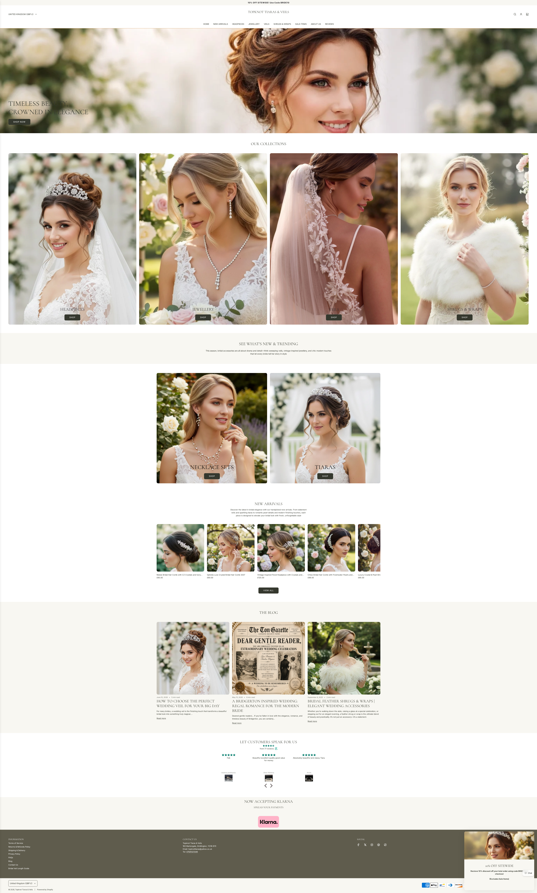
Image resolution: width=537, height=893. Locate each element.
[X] (365, 845)
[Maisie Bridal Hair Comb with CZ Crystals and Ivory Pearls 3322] (180, 548)
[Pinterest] (378, 845)
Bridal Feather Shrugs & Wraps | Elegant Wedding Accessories (341, 703)
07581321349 (192, 852)
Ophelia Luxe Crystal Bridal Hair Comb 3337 (226, 575)
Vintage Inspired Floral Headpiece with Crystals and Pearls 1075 (279, 575)
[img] (268, 745)
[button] (160, 552)
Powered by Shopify (45, 890)
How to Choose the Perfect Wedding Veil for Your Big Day (188, 703)
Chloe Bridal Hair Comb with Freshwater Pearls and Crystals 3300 (330, 575)
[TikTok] (385, 845)
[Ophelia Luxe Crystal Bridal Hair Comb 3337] (231, 548)
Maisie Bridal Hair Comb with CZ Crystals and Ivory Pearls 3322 (179, 575)
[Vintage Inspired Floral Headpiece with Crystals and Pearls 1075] (281, 548)
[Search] (515, 14)
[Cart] (527, 14)
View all (268, 590)
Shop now (19, 122)
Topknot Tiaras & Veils (268, 12)
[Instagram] (372, 845)
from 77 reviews (267, 749)
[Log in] (521, 14)
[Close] (529, 837)
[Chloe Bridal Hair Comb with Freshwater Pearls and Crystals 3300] (331, 548)
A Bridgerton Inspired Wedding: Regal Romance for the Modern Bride (265, 706)
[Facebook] (358, 845)
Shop (72, 317)
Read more (161, 718)
